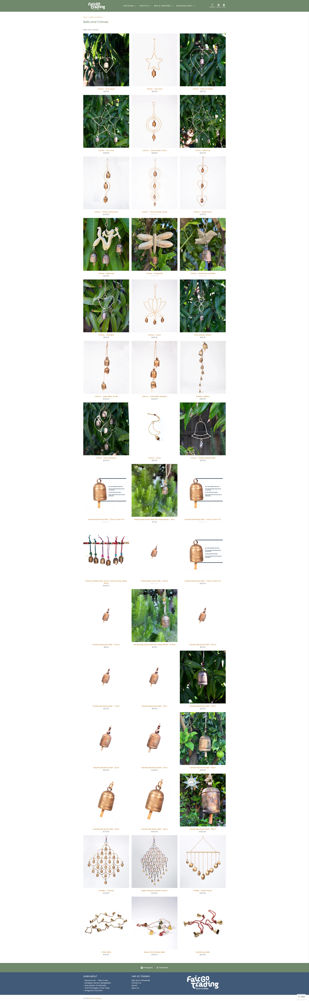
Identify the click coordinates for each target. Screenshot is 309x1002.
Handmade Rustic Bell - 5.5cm (106, 644)
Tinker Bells (106, 952)
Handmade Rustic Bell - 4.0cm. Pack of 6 (203, 519)
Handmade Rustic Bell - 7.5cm (106, 706)
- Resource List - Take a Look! (95, 980)
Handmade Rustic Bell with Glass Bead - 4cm (154, 519)
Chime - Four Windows (106, 458)
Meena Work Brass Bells (154, 952)
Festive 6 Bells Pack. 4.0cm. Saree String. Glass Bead (106, 582)
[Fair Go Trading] (97, 6)
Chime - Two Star (106, 150)
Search (134, 985)
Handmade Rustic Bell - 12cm (106, 767)
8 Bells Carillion (202, 396)
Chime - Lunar (154, 458)
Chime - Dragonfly (154, 273)
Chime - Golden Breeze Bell (202, 458)
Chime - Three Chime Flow (106, 212)
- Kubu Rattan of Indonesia (94, 985)
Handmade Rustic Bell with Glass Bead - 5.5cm (154, 644)
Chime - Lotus (154, 335)
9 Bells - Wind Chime (203, 890)
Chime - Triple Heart (203, 212)
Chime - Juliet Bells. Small (106, 396)
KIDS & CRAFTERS (162, 5)
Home (85, 17)
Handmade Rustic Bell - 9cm (154, 706)
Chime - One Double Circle (154, 150)
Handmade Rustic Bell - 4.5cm (154, 581)
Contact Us (136, 983)
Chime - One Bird (106, 335)
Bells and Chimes (96, 17)
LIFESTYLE (143, 5)
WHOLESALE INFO (184, 5)
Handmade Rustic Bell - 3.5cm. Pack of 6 (106, 519)
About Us (135, 988)
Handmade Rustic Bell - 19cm (106, 829)
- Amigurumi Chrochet (93, 990)
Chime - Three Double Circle (154, 212)
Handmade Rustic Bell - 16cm (203, 767)
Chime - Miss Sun (202, 150)
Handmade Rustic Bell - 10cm (203, 706)
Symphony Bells (203, 952)
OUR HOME (128, 5)
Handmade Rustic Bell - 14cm (154, 767)
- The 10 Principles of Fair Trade (96, 988)
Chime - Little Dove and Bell (202, 273)
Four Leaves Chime (202, 335)
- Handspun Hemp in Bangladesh (97, 983)
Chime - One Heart (106, 89)
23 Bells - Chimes (106, 890)
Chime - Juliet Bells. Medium (154, 396)
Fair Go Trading (95, 998)
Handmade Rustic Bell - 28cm (203, 829)
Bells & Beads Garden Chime (154, 890)
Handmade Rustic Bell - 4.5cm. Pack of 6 (203, 581)
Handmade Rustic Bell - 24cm (154, 829)
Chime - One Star (154, 89)
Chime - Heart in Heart (203, 89)
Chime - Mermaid (106, 273)
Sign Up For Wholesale (141, 980)
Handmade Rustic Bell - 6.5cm (202, 644)
